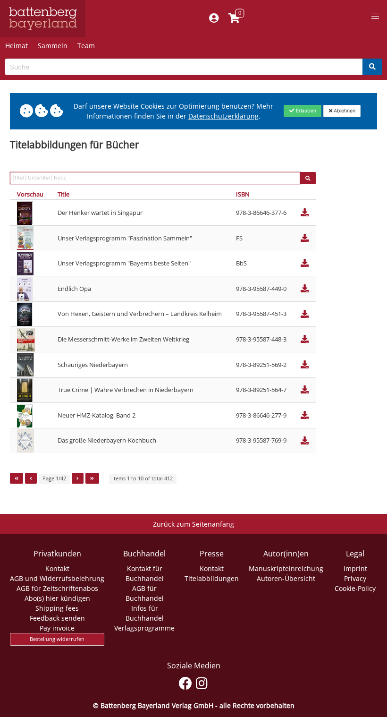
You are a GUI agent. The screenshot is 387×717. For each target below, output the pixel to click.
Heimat (16, 45)
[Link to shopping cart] (234, 18)
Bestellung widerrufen (57, 639)
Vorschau (30, 194)
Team (86, 45)
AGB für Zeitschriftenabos (57, 588)
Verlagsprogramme (144, 627)
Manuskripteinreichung (286, 568)
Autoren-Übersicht (286, 578)
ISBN (243, 194)
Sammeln (52, 45)
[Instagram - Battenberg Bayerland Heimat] (202, 682)
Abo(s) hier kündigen (57, 598)
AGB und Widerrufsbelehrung (57, 578)
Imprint (355, 568)
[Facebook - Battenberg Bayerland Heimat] (185, 682)
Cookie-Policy (355, 588)
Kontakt (57, 568)
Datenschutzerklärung (223, 115)
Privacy (355, 578)
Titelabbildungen (212, 578)
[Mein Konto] (214, 18)
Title (63, 194)
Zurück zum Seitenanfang (193, 524)
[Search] (372, 67)
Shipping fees (57, 608)
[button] (375, 16)
